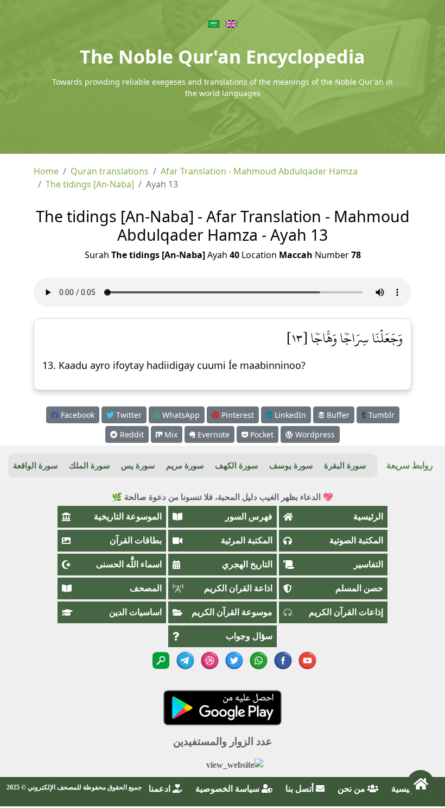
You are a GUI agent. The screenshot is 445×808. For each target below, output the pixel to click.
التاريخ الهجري (247, 564)
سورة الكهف (236, 465)
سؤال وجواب (249, 636)
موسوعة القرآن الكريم (232, 612)
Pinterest (236, 415)
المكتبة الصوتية (356, 540)
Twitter (128, 415)
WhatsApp (180, 415)
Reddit (131, 434)
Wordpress (314, 434)
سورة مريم (185, 465)
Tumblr (380, 415)
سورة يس (138, 465)
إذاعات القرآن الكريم (346, 612)
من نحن (352, 788)
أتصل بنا (300, 788)
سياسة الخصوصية (228, 788)
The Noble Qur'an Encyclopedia (222, 56)
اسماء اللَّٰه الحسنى (129, 564)
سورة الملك (89, 465)
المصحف (146, 588)
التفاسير (368, 564)
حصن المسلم (359, 588)
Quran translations (110, 171)
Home (46, 171)
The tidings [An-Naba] (90, 184)
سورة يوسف (291, 465)
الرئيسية (368, 516)
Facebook (76, 415)
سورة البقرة (345, 465)
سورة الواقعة (35, 465)
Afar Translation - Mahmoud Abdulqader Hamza (259, 171)
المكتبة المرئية (246, 540)
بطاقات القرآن (136, 540)
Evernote (212, 434)
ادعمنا (161, 788)
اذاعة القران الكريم (238, 588)
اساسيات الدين (135, 612)
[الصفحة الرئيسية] (420, 783)
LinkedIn (289, 415)
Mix (169, 434)
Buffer (337, 415)
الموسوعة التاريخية (128, 516)
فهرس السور (248, 516)
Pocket (261, 434)
